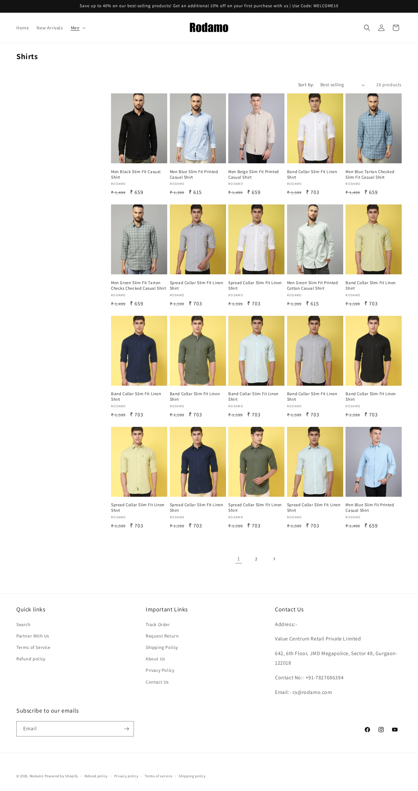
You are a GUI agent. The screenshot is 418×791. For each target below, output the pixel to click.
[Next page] (274, 559)
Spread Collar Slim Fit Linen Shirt (196, 285)
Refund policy (30, 659)
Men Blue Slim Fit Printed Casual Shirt (194, 174)
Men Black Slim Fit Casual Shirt (136, 174)
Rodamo (37, 776)
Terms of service (158, 776)
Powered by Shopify (61, 776)
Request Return (162, 636)
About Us (155, 659)
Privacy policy (126, 776)
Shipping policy (192, 776)
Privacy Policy (160, 670)
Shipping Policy (162, 647)
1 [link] (238, 558)
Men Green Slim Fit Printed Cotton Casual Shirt (312, 285)
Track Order (158, 624)
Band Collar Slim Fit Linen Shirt (312, 174)
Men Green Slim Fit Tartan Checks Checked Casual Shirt (138, 285)
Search (23, 624)
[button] (77, 28)
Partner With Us (32, 636)
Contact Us (157, 682)
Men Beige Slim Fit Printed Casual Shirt (253, 174)
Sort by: (306, 85)
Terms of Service (33, 647)
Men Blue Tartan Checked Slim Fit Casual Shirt (370, 174)
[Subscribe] (126, 728)
